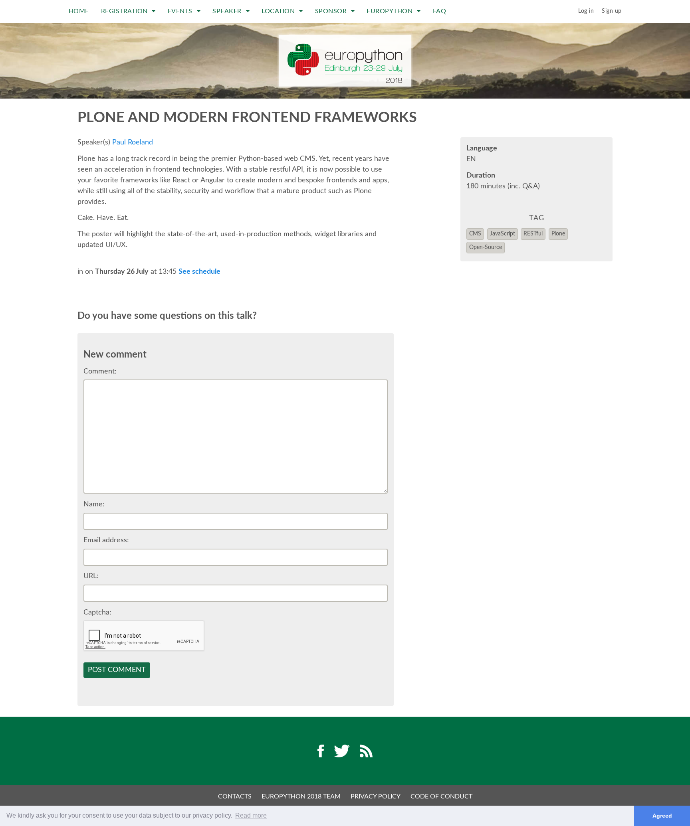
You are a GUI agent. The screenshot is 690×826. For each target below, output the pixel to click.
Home (79, 11)
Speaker (227, 11)
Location (279, 11)
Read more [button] (251, 815)
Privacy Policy (376, 796)
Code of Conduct (441, 796)
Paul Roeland (132, 142)
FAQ (439, 11)
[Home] (345, 60)
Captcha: (97, 612)
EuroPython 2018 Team (301, 796)
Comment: (100, 371)
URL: (91, 576)
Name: (94, 504)
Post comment (117, 670)
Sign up (612, 11)
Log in (586, 11)
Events (181, 11)
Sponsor (332, 11)
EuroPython (390, 11)
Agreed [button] (662, 815)
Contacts (235, 796)
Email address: (106, 540)
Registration (125, 11)
